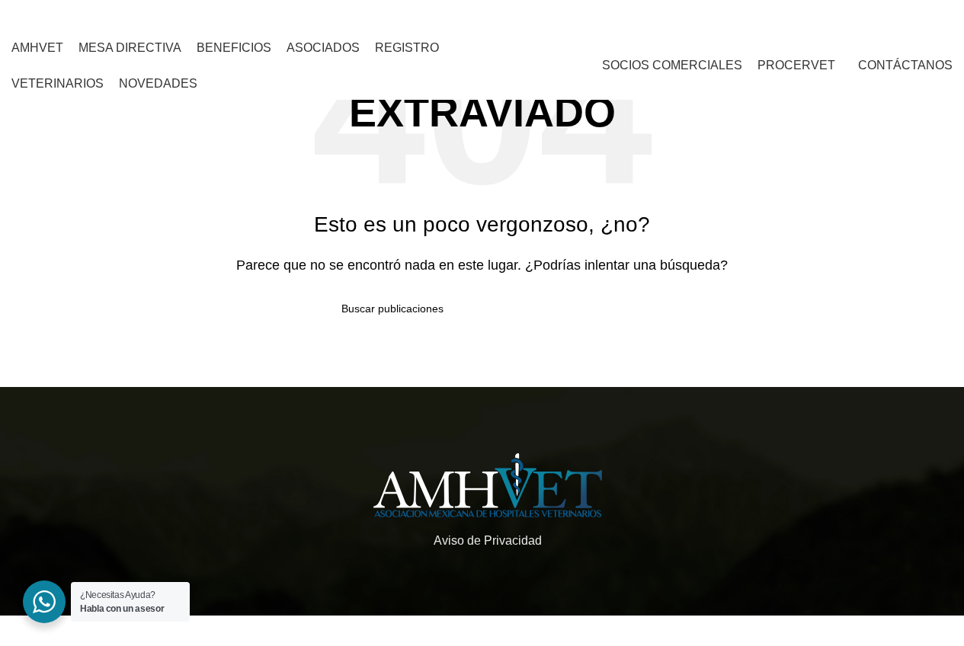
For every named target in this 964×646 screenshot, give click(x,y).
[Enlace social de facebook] (705, 16)
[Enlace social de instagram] (724, 16)
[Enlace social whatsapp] (744, 16)
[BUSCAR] (617, 308)
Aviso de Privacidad (488, 540)
